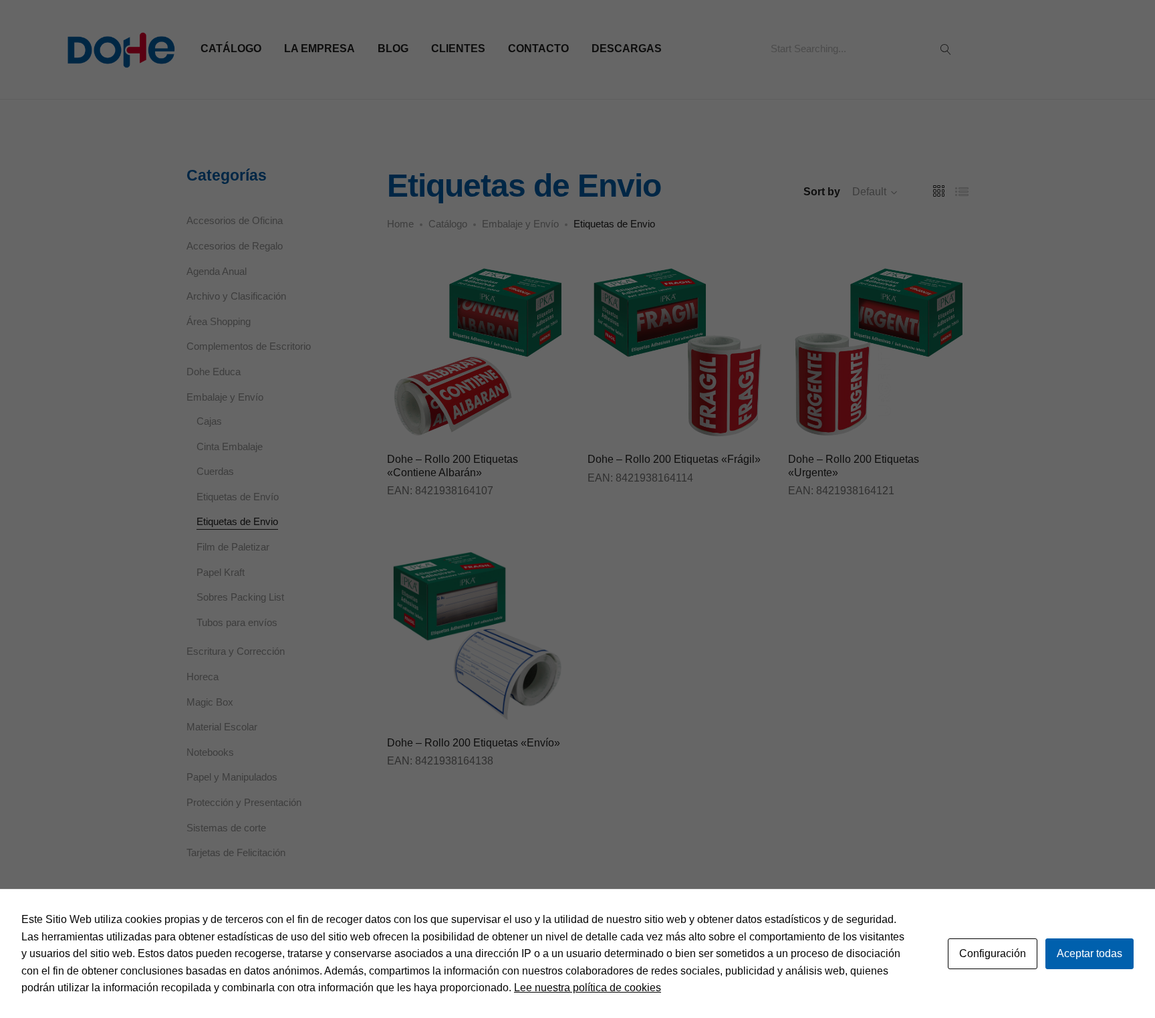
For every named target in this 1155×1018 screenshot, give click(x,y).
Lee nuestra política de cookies (587, 987)
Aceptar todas (1089, 953)
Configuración (992, 953)
